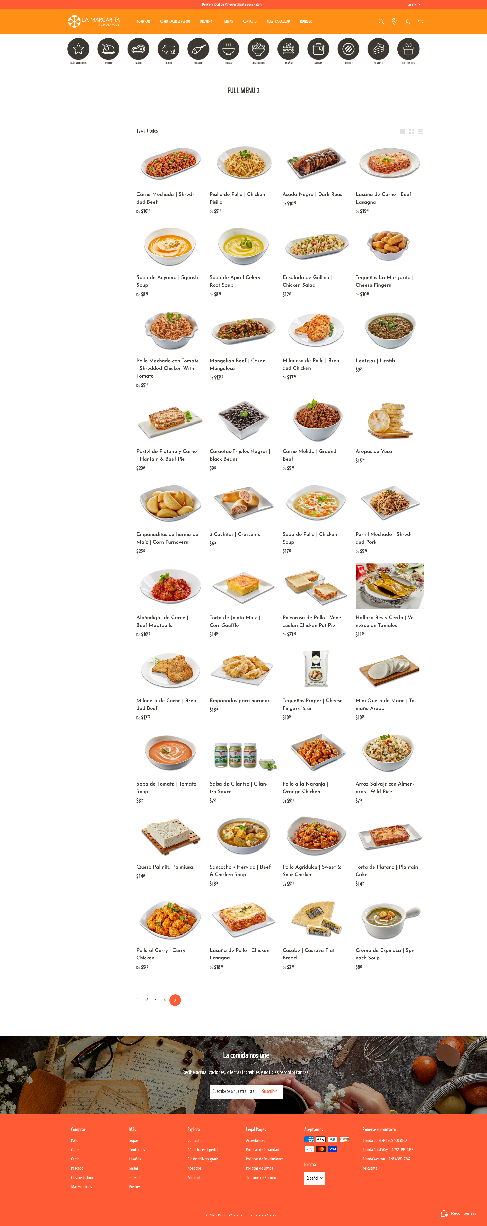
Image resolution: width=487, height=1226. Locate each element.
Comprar (143, 22)
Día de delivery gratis (203, 1159)
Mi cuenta (195, 1177)
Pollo (74, 1140)
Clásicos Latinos (82, 1177)
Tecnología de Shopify (263, 1215)
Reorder (306, 22)
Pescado (77, 1168)
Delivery (206, 22)
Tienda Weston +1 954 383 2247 (386, 1159)
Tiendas (227, 22)
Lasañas (135, 1159)
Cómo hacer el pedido (175, 22)
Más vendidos (81, 1187)
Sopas (133, 1140)
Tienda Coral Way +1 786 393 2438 (388, 1150)
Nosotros (194, 1168)
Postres (135, 1187)
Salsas (133, 1168)
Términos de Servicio (261, 1177)
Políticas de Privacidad (262, 1150)
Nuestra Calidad (278, 22)
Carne (75, 1150)
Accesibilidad (255, 1140)
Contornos (137, 1150)
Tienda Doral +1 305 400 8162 (385, 1140)
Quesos (134, 1177)
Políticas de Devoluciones (264, 1159)
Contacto (250, 22)
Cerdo (75, 1159)
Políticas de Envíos (259, 1168)
